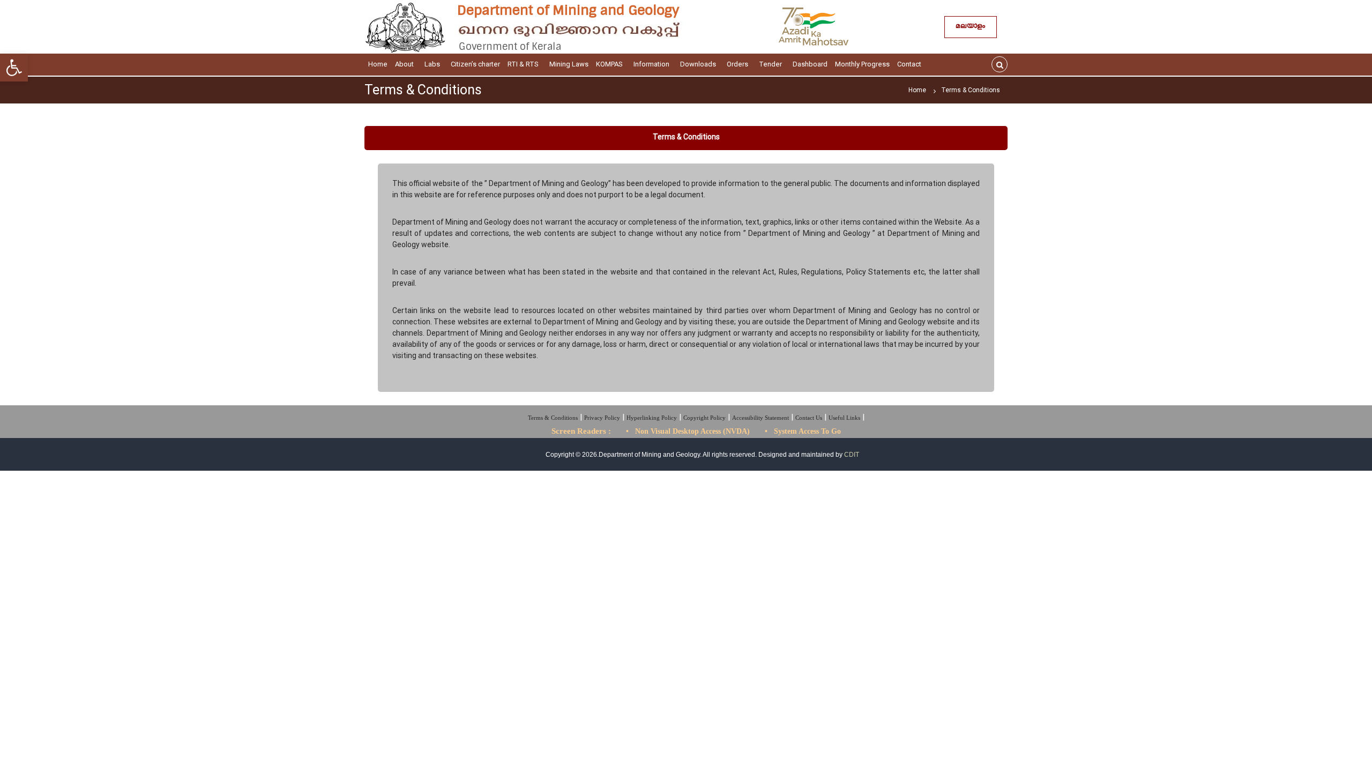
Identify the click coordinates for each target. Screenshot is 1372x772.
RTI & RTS (523, 64)
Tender (770, 64)
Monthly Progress (862, 64)
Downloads (698, 64)
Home (377, 64)
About (404, 64)
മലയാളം (971, 27)
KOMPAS (609, 64)
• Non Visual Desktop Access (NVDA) (688, 431)
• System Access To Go (803, 431)
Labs (432, 64)
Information (651, 64)
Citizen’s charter (475, 64)
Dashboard (810, 64)
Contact (909, 64)
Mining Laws (568, 64)
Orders (737, 64)
